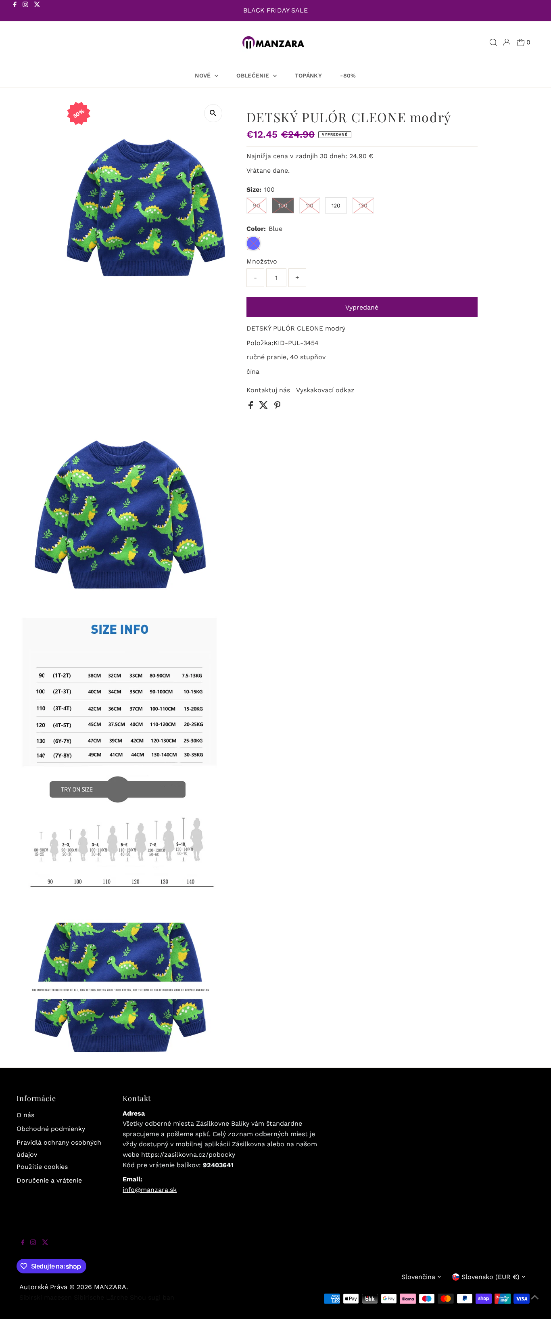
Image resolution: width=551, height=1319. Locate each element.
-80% (348, 75)
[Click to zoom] (213, 113)
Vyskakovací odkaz (325, 390)
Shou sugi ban (152, 1297)
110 (309, 205)
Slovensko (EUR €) (490, 1277)
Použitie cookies (42, 1166)
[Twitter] (37, 11)
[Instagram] (25, 11)
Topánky (308, 75)
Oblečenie (253, 75)
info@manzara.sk (150, 1189)
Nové (204, 75)
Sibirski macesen (45, 1297)
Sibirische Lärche (101, 1297)
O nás (25, 1115)
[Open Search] (493, 42)
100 (283, 205)
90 (256, 205)
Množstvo (261, 261)
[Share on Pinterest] (277, 407)
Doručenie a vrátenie (49, 1180)
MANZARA (110, 1287)
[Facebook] (15, 11)
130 (363, 205)
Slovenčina (418, 1277)
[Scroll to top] (535, 1303)
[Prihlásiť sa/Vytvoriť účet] (506, 42)
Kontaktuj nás (268, 390)
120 (336, 205)
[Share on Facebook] (251, 407)
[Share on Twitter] (264, 407)
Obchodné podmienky (51, 1129)
